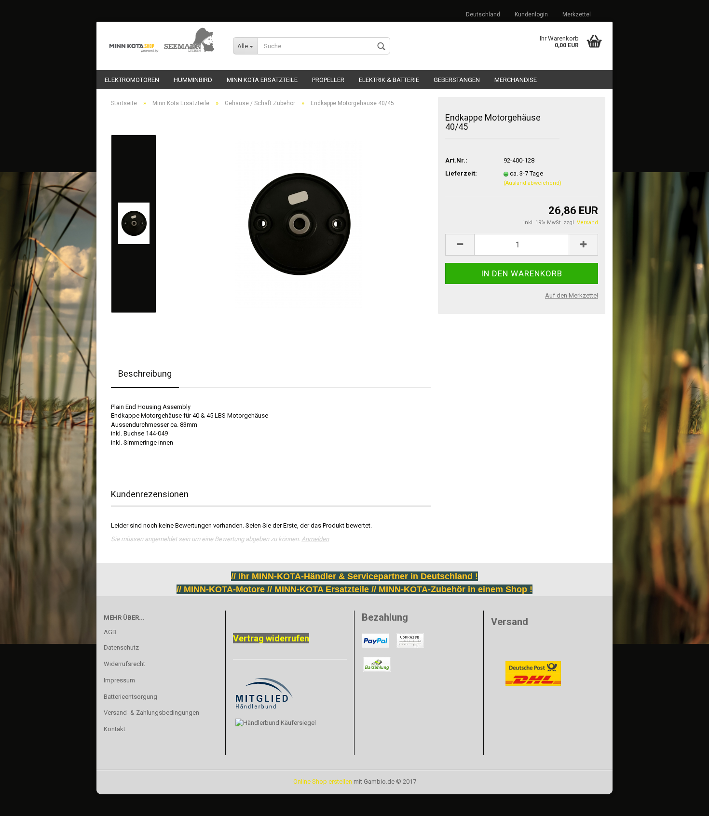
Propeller (328, 79)
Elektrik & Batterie (389, 79)
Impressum (119, 680)
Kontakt (114, 729)
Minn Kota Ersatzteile (262, 79)
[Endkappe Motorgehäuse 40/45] (298, 223)
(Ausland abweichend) (532, 183)
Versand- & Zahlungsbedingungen (151, 712)
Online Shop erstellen (322, 781)
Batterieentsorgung (130, 696)
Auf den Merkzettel (571, 295)
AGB (110, 632)
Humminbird (193, 79)
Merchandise (515, 79)
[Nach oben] (26, 801)
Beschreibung (145, 373)
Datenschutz (121, 647)
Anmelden (315, 539)
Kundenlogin (531, 14)
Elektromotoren (132, 79)
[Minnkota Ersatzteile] (161, 41)
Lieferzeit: (461, 173)
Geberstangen (457, 79)
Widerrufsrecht (124, 663)
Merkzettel (576, 14)
